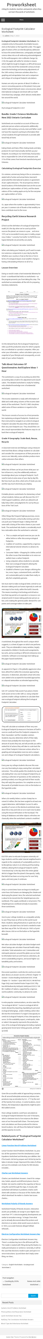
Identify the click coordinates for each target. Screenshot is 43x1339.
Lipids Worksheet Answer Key (11, 1316)
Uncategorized (29, 1264)
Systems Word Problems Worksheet (13, 1308)
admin (7, 36)
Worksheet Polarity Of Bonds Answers (17, 1204)
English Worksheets (16, 1264)
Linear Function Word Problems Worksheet (19, 1145)
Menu (21, 20)
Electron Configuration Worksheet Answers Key (21, 1234)
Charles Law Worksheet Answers (15, 1173)
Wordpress (32, 1337)
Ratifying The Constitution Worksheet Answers (17, 1319)
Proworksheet (21, 4)
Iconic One (9, 1337)
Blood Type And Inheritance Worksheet (14, 1323)
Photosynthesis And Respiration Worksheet (16, 1312)
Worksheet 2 (6, 1267)
